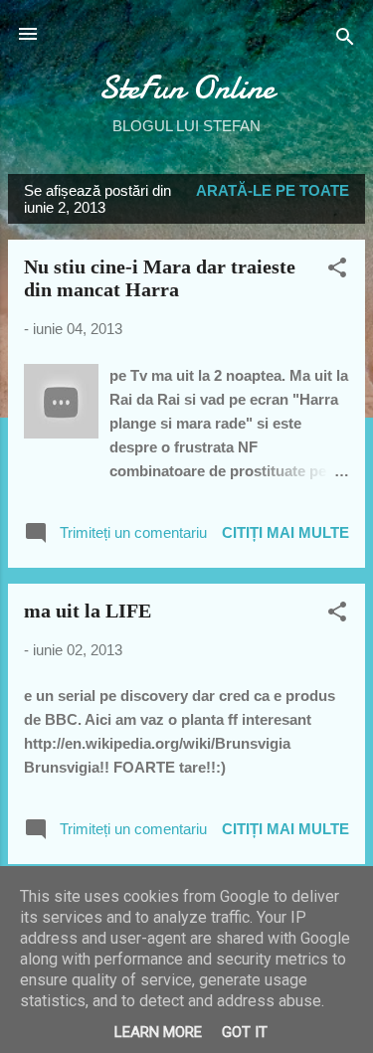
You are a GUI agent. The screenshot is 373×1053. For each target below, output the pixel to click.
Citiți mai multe (285, 532)
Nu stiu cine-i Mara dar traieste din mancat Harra (159, 278)
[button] (337, 271)
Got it (245, 1032)
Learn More (158, 1032)
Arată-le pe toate (272, 190)
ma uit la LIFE (87, 610)
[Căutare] (345, 40)
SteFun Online (186, 88)
